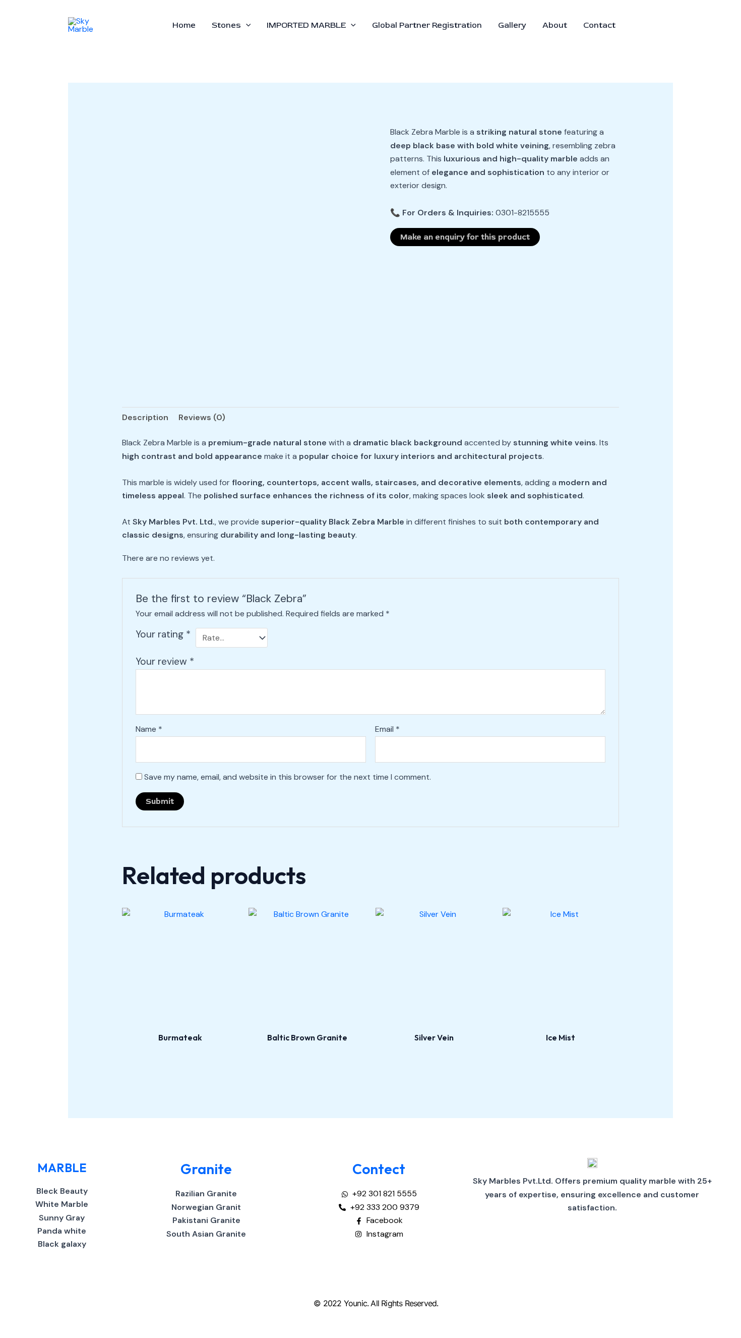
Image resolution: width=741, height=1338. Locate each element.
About (554, 25)
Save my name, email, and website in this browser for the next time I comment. (287, 777)
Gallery (512, 25)
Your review (165, 661)
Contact (599, 25)
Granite (206, 1169)
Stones (226, 25)
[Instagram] (653, 25)
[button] (246, 25)
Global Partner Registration (427, 25)
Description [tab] (145, 417)
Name (149, 729)
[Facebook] (638, 25)
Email (387, 729)
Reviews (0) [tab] (201, 417)
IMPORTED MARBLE (306, 25)
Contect (378, 1169)
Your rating (163, 634)
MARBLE (61, 1167)
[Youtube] (668, 25)
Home (184, 25)
